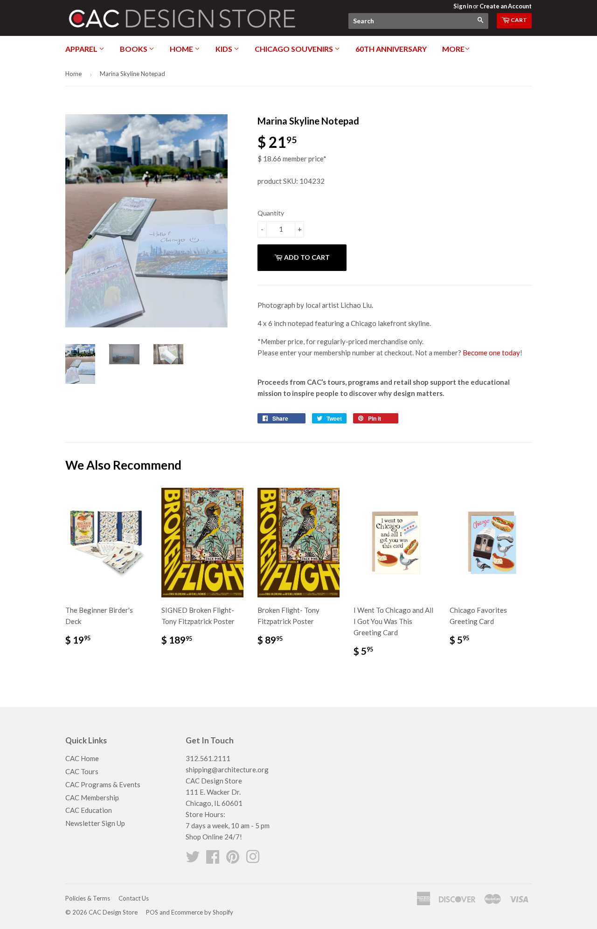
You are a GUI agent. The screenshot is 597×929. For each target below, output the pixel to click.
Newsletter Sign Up (95, 823)
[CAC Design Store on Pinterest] (233, 859)
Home (182, 48)
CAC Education (88, 810)
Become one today (491, 352)
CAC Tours (81, 771)
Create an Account (505, 6)
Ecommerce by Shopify (202, 912)
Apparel (82, 48)
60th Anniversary (391, 48)
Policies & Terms (87, 898)
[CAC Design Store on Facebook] (213, 859)
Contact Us (133, 898)
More (453, 48)
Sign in (462, 6)
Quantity (270, 213)
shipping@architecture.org (227, 769)
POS (152, 912)
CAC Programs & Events (102, 784)
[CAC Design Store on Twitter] (193, 859)
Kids (224, 48)
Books (134, 48)
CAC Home (82, 758)
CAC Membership (92, 797)
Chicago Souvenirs (294, 48)
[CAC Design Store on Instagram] (253, 859)
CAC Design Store (113, 912)
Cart (518, 19)
